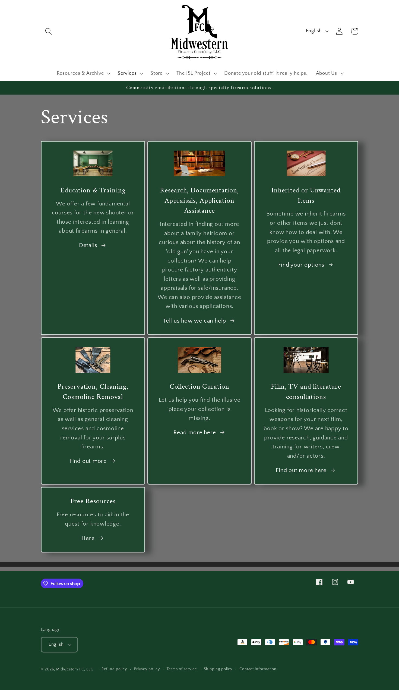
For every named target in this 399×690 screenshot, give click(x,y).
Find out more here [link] (301, 470)
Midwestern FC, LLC (74, 669)
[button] (48, 31)
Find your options (301, 265)
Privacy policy (147, 669)
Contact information (258, 669)
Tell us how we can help (194, 321)
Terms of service (182, 669)
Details (88, 245)
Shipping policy (218, 669)
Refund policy (114, 669)
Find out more (88, 461)
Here (87, 538)
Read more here (194, 432)
